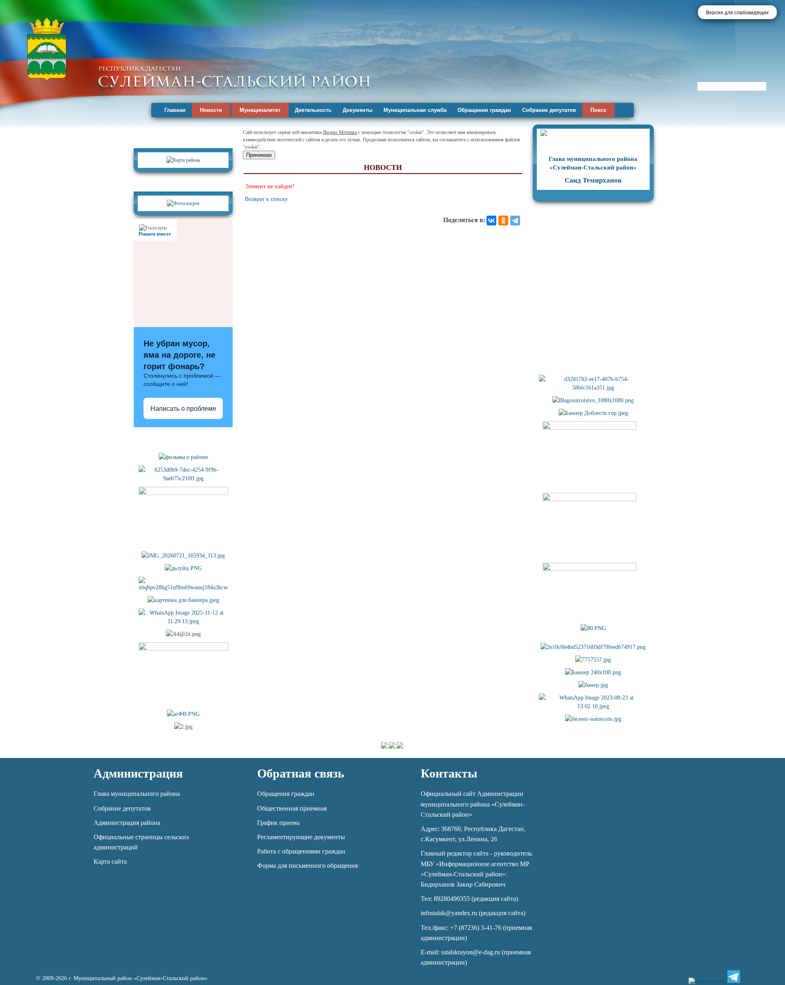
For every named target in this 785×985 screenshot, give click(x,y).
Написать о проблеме (183, 408)
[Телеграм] (733, 976)
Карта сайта (110, 861)
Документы (357, 110)
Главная (175, 110)
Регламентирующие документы (301, 836)
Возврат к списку (266, 199)
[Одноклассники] (503, 220)
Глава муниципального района (137, 793)
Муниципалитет (260, 110)
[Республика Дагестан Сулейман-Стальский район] (234, 76)
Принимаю (259, 155)
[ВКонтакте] (491, 220)
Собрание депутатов (549, 110)
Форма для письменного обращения (307, 865)
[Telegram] (515, 220)
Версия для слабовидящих (737, 13)
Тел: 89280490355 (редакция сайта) (469, 898)
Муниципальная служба (415, 110)
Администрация (138, 773)
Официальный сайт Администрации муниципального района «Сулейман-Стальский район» (473, 804)
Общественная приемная (292, 808)
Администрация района (127, 822)
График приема (278, 822)
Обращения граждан (484, 110)
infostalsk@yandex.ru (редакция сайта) (473, 912)
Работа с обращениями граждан (301, 851)
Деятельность (313, 110)
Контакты (449, 773)
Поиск (598, 110)
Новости (211, 110)
